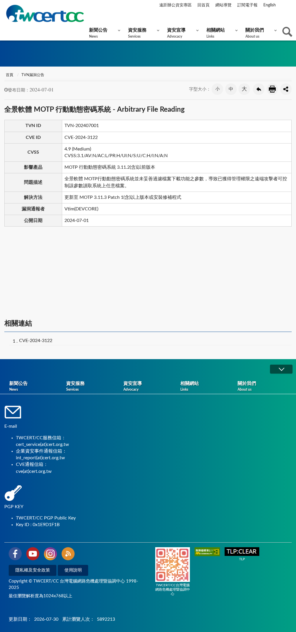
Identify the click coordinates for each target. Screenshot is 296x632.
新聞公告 (98, 33)
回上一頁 (258, 89)
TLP (242, 559)
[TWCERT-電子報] (44, 13)
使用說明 (73, 570)
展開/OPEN (281, 369)
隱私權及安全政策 (32, 570)
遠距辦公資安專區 (175, 5)
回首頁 (203, 5)
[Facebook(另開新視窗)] (15, 554)
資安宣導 (176, 33)
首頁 (9, 75)
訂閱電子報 (247, 5)
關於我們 (254, 33)
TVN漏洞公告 (32, 75)
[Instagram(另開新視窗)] (50, 554)
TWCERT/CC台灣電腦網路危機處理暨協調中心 (172, 589)
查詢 (287, 32)
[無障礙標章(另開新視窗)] (207, 552)
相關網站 (215, 33)
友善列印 (272, 89)
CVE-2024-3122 (35, 340)
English (269, 5)
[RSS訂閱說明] (68, 554)
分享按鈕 (286, 89)
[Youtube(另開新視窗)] (32, 554)
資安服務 (137, 33)
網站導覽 (223, 5)
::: (5, 5)
